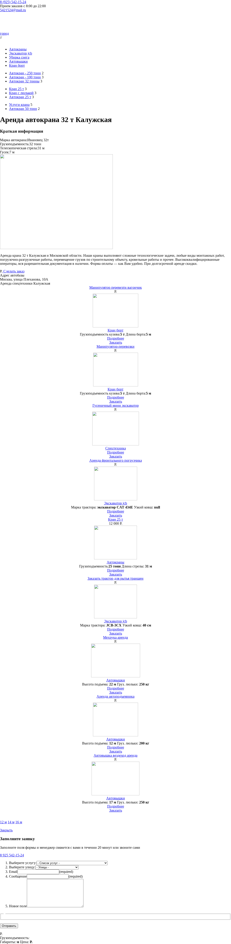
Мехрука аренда (115, 637)
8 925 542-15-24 (12, 855)
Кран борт (17, 65)
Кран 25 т (16, 89)
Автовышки (18, 61)
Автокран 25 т (20, 97)
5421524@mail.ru (13, 10)
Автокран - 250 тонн (25, 73)
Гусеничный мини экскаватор (115, 405)
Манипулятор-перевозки (115, 346)
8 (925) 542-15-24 (13, 2)
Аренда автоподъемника (115, 696)
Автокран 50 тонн (23, 109)
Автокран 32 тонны (24, 81)
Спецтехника (115, 448)
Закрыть (6, 830)
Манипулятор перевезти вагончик (115, 287)
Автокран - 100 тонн (25, 77)
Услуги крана (19, 105)
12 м (3, 822)
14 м (11, 822)
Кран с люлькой (21, 93)
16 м (18, 822)
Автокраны (18, 49)
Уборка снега (19, 57)
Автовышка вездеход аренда (115, 755)
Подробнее (115, 338)
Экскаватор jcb (20, 53)
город (4, 33)
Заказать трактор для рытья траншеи (115, 578)
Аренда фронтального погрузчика (115, 460)
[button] (115, 279)
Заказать (115, 342)
